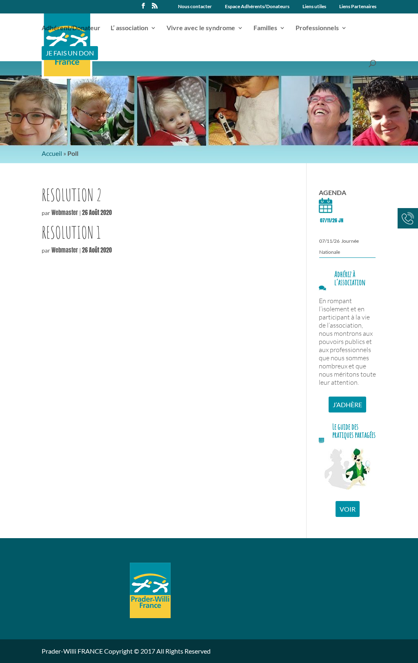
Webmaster (64, 212)
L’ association (129, 28)
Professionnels (317, 28)
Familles (265, 28)
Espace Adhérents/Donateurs (257, 6)
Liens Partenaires (357, 6)
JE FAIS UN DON (70, 53)
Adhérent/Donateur (71, 28)
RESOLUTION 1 (71, 232)
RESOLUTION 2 (72, 194)
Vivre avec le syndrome (201, 28)
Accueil (52, 153)
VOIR (348, 509)
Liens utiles (314, 6)
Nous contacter (195, 6)
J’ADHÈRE (347, 404)
